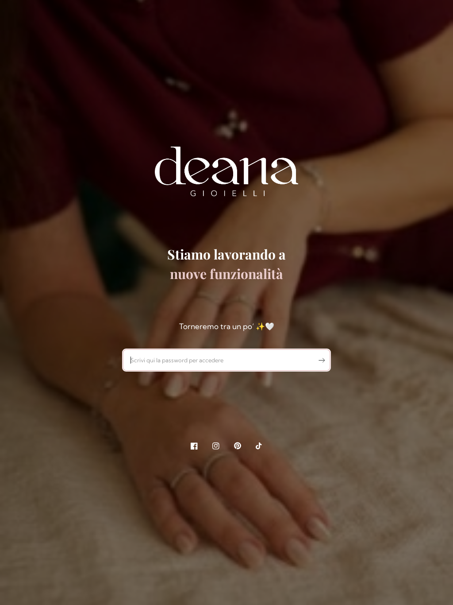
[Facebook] (194, 446)
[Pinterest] (237, 446)
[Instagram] (215, 446)
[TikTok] (259, 446)
